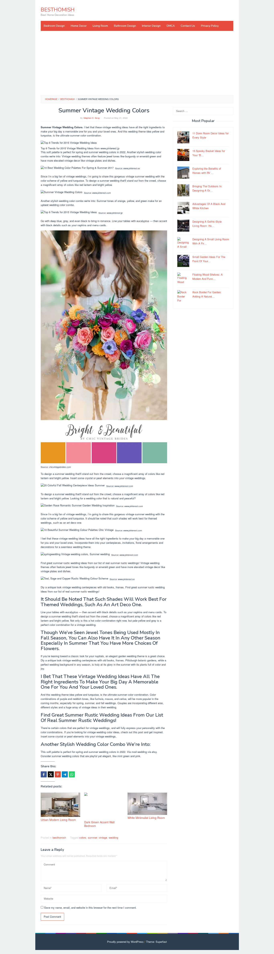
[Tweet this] (51, 774)
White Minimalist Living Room (146, 818)
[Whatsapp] (72, 774)
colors (82, 837)
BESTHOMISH (57, 9)
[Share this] (44, 774)
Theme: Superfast (156, 942)
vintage (103, 837)
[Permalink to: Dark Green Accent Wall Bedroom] (104, 806)
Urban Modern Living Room (58, 820)
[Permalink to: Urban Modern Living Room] (60, 805)
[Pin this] (58, 774)
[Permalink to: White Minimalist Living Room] (147, 804)
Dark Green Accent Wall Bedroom (99, 824)
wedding (113, 837)
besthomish (59, 837)
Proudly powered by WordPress (125, 942)
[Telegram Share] (65, 774)
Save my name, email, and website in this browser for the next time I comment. (90, 907)
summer (92, 837)
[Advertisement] (137, 63)
